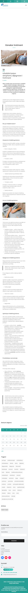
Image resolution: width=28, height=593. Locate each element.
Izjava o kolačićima (5, 551)
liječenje (8, 472)
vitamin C (19, 490)
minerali (18, 475)
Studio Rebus (15, 583)
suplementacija (20, 487)
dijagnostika (5, 466)
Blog (2, 554)
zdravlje (13, 496)
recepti (3, 487)
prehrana (4, 481)
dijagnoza (11, 466)
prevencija (10, 481)
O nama (3, 548)
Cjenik (2, 552)
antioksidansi (5, 463)
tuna (10, 490)
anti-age (4, 460)
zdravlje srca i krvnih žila (7, 499)
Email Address (4, 532)
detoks (11, 463)
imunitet (16, 469)
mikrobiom (12, 475)
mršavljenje (4, 478)
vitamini (4, 493)
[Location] (3, 1)
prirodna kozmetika (19, 481)
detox (16, 463)
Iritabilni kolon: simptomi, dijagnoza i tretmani (12, 75)
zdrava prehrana (6, 496)
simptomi (9, 487)
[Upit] (17, 1)
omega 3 (22, 478)
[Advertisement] (14, 23)
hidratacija (4, 469)
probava (4, 484)
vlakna (8, 493)
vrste (17, 493)
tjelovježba (4, 490)
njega (16, 478)
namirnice (11, 478)
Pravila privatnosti (5, 549)
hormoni (11, 469)
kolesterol (22, 469)
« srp (2, 451)
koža (3, 472)
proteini (9, 484)
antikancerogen (11, 460)
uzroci (14, 490)
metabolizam (5, 475)
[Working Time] (10, 1)
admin (5, 80)
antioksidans (20, 460)
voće (13, 493)
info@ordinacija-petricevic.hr (10, 574)
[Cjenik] (24, 1)
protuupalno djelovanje (18, 484)
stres (14, 487)
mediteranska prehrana (16, 472)
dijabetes (21, 463)
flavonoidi (18, 466)
